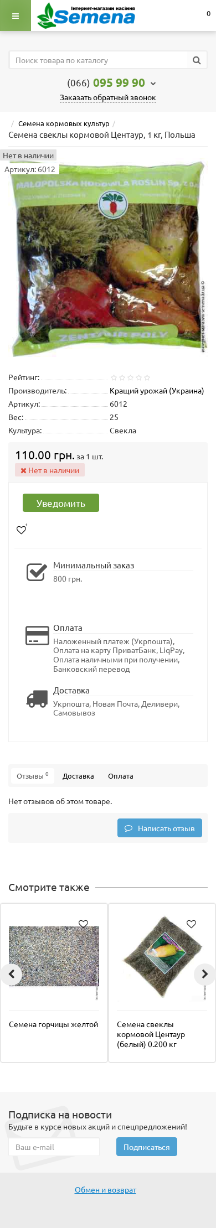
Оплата (120, 775)
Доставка (78, 775)
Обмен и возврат (105, 1189)
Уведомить (61, 503)
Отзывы (33, 774)
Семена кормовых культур (64, 123)
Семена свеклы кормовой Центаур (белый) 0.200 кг (151, 1034)
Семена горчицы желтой (53, 1024)
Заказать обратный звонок (108, 97)
